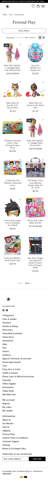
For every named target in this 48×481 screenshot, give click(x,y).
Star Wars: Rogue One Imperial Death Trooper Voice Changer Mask (35, 263)
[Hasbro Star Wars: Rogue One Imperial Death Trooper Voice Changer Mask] (35, 245)
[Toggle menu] (43, 6)
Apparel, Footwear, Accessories (16, 358)
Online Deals (8, 391)
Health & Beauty (10, 373)
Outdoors (6, 355)
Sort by (21, 37)
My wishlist (7, 410)
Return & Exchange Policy (14, 448)
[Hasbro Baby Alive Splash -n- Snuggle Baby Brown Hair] (35, 127)
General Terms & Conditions (15, 438)
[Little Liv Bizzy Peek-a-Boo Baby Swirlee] (35, 207)
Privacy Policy (8, 434)
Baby (4, 344)
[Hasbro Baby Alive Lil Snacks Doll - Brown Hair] (12, 90)
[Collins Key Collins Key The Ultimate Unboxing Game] (12, 167)
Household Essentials (12, 333)
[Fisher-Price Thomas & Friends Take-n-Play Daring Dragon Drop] (12, 127)
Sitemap (6, 445)
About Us (6, 420)
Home (4, 14)
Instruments (8, 387)
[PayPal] (21, 477)
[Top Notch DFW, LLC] (7, 6)
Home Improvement (11, 362)
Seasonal (6, 380)
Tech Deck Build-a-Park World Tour (12, 259)
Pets (4, 348)
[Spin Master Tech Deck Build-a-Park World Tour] (12, 245)
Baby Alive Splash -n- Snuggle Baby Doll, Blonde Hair (12, 67)
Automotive (7, 340)
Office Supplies (9, 383)
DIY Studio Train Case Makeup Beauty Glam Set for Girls (35, 184)
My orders (7, 407)
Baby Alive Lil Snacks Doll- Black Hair (35, 105)
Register (6, 403)
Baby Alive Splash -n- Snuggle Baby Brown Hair (35, 142)
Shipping (6, 430)
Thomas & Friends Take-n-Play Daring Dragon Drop (12, 144)
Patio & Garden (9, 319)
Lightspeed (6, 473)
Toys (10, 14)
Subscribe (37, 459)
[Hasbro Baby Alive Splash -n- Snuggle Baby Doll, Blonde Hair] (12, 52)
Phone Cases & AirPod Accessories (18, 376)
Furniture (6, 322)
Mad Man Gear (9, 394)
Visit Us (5, 427)
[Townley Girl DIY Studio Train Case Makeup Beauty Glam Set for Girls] (35, 167)
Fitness (5, 351)
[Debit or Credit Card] (25, 477)
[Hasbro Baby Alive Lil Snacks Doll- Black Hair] (35, 90)
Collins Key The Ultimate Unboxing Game (12, 182)
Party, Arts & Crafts (11, 369)
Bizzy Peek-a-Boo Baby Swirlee (35, 221)
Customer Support (10, 441)
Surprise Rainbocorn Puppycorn (35, 67)
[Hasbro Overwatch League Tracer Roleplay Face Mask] (12, 207)
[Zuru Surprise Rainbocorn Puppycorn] (35, 52)
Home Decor (8, 337)
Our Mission (7, 423)
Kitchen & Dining (10, 326)
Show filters (24, 30)
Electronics (7, 330)
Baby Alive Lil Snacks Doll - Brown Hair (12, 105)
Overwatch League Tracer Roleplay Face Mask (12, 222)
